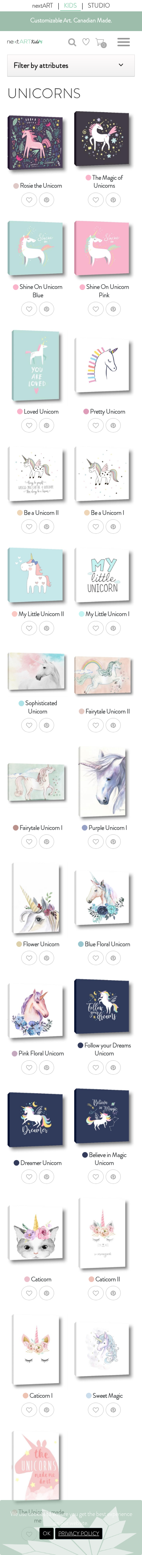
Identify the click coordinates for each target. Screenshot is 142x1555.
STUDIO (99, 5)
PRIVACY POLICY (78, 1533)
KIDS (70, 5)
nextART (42, 5)
